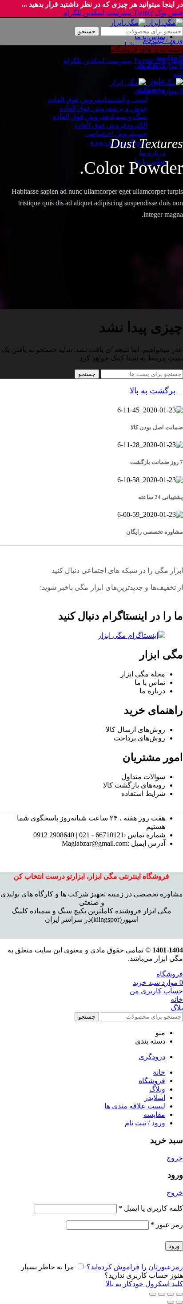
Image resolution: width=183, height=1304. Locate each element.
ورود (174, 1246)
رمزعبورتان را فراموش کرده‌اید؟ (135, 1267)
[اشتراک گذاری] (170, 1294)
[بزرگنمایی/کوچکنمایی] (152, 1294)
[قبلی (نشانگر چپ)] (179, 1302)
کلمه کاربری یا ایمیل (151, 1208)
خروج (175, 1158)
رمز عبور (167, 1224)
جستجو (86, 31)
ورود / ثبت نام (145, 1123)
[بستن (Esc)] (179, 1294)
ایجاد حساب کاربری (69, 1275)
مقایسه (154, 1114)
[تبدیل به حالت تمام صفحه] (161, 1294)
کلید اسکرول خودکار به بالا (144, 1284)
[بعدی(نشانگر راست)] (170, 1302)
